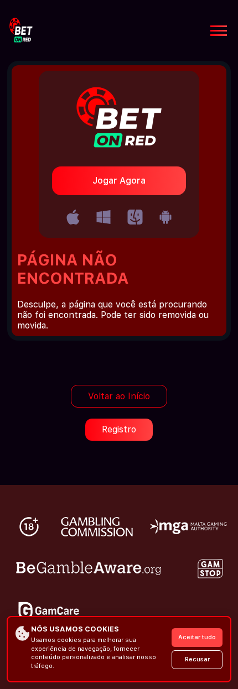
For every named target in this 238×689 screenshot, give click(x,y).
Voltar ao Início (119, 396)
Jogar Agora (119, 180)
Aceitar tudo (197, 637)
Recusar (197, 659)
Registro (119, 429)
